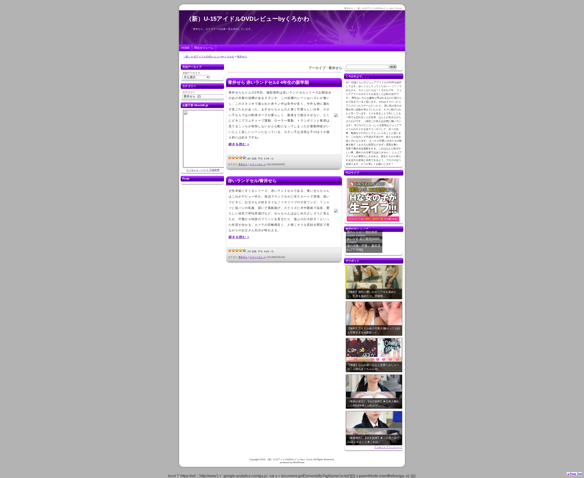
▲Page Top (574, 473)
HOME (185, 47)
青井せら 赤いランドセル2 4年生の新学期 (268, 82)
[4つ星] (240, 157)
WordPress (298, 462)
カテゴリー (188, 92)
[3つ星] (237, 157)
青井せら (242, 56)
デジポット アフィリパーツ (388, 447)
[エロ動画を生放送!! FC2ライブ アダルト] (373, 221)
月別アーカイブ (191, 73)
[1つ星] (230, 157)
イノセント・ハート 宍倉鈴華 (202, 170)
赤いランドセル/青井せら (252, 180)
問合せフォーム (204, 47)
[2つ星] (233, 157)
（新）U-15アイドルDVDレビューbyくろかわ (248, 18)
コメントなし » (257, 164)
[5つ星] (244, 157)
